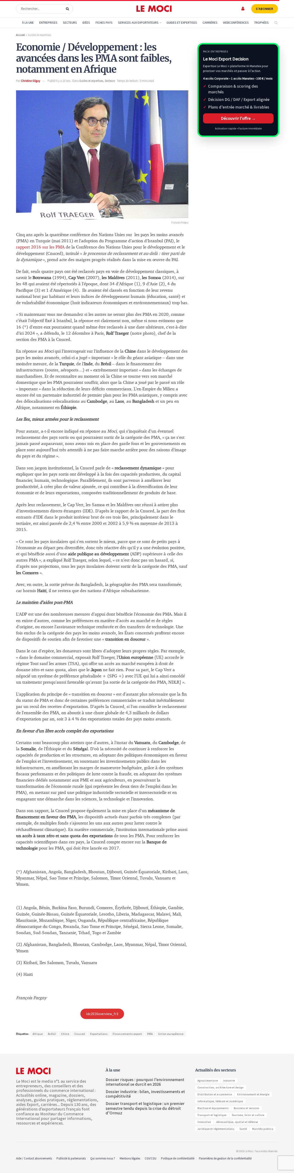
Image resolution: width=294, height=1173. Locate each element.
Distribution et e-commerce (215, 1094)
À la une (28, 22)
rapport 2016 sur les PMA (40, 247)
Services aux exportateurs (138, 22)
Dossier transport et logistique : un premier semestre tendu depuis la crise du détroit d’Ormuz (145, 1108)
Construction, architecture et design (221, 1087)
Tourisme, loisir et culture (248, 1115)
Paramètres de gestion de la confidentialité (225, 1158)
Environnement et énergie (253, 1094)
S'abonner (264, 9)
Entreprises (48, 22)
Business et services (246, 1108)
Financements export (127, 1034)
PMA (150, 1034)
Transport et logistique (212, 1115)
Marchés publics (262, 1128)
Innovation (204, 1122)
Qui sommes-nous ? (102, 1158)
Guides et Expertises (182, 22)
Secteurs (70, 22)
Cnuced (79, 1034)
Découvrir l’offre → (238, 118)
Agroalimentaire (208, 1080)
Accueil (20, 35)
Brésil (52, 1034)
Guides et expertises (39, 35)
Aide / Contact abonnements (34, 1158)
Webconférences (236, 22)
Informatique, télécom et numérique (220, 1101)
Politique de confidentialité (177, 1158)
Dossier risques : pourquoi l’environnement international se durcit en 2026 (145, 1082)
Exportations (98, 1034)
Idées (86, 22)
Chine (65, 1034)
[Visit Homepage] (154, 8)
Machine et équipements (213, 1108)
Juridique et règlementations (216, 1128)
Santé (243, 1128)
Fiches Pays (104, 22)
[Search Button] (68, 8)
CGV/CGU (150, 1158)
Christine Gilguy (30, 81)
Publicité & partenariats (71, 1158)
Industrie (229, 1080)
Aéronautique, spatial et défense (237, 1122)
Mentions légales (130, 1158)
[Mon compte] (243, 8)
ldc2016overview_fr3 (102, 1013)
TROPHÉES (261, 22)
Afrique (38, 1034)
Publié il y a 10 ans (59, 81)
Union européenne (171, 1034)
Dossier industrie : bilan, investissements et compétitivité (145, 1094)
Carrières (210, 22)
